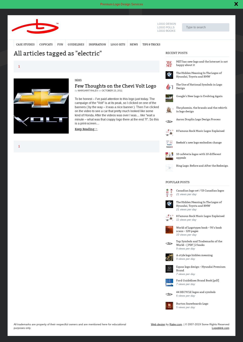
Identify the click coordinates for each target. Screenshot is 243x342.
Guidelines (76, 44)
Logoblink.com (220, 327)
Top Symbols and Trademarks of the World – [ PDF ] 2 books (199, 243)
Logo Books (166, 30)
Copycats (46, 44)
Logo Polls (165, 27)
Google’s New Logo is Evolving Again (199, 96)
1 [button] (19, 66)
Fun (60, 44)
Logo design (166, 23)
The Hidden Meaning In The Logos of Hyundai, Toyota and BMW (199, 74)
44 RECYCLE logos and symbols (196, 292)
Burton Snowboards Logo (192, 303)
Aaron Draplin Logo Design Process (198, 119)
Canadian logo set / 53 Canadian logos (200, 190)
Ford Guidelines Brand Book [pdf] (197, 280)
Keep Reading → (86, 129)
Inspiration (97, 44)
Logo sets (118, 44)
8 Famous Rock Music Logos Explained (200, 131)
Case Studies (25, 44)
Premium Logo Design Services (121, 4)
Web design (158, 324)
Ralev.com (176, 324)
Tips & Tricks (151, 44)
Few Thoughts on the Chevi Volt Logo (115, 86)
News (134, 44)
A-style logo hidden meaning (194, 255)
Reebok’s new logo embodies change (199, 142)
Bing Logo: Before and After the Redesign (202, 165)
